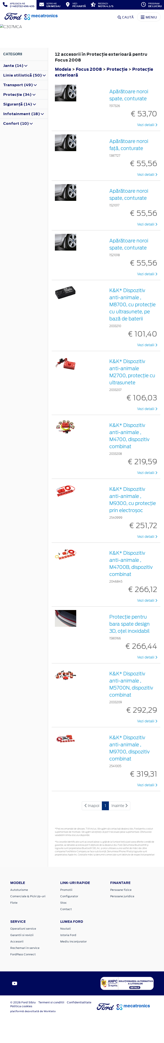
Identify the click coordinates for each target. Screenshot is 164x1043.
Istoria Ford (68, 935)
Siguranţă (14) (18, 104)
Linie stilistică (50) (23, 75)
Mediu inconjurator (73, 941)
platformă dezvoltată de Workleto (33, 1011)
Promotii (66, 890)
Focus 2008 (89, 69)
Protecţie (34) (17, 94)
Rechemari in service (25, 948)
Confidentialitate (79, 1002)
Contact (66, 909)
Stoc (63, 903)
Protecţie (117, 69)
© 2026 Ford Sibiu (23, 1002)
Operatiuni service (23, 929)
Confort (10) (16, 123)
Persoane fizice (121, 890)
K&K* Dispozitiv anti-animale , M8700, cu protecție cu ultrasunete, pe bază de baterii (132, 305)
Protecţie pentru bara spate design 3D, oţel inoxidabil (129, 624)
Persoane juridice (122, 896)
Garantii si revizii (22, 935)
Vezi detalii (146, 125)
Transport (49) (18, 84)
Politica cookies (21, 1006)
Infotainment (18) (22, 113)
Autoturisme (19, 890)
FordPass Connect (23, 954)
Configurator (69, 896)
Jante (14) (13, 65)
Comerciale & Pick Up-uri (27, 896)
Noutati (65, 929)
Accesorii (16, 941)
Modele (63, 69)
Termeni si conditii (51, 1002)
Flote (14, 903)
